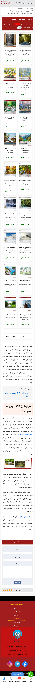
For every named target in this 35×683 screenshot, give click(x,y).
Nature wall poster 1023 (10, 252)
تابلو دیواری (16, 615)
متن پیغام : (18, 564)
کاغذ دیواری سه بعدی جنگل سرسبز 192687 (25, 51)
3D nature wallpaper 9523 (25, 218)
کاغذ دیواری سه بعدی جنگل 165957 (10, 51)
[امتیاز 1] (3, 590)
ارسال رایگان (10, 87)
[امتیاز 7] (9, 590)
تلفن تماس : (17, 557)
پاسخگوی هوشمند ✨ (17, 674)
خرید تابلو (16, 609)
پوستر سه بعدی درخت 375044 (10, 84)
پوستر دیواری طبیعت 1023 (10, 247)
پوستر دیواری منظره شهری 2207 (25, 314)
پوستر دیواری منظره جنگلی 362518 (25, 181)
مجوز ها (16, 626)
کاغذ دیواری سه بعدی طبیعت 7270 (10, 281)
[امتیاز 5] (7, 590)
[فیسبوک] (25, 664)
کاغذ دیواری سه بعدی (25, 434)
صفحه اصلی (29, 8)
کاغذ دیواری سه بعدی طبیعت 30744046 (10, 117)
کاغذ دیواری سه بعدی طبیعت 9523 (25, 214)
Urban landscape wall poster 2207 (25, 318)
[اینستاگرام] (10, 664)
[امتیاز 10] (12, 590)
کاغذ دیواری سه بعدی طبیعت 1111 (10, 181)
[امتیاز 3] (5, 590)
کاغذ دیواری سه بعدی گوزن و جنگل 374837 (25, 84)
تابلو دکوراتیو (16, 612)
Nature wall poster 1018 (10, 218)
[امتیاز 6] (8, 590)
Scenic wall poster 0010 (10, 318)
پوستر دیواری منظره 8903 (25, 280)
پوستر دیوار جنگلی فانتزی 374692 (25, 117)
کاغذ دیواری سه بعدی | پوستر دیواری (22, 11)
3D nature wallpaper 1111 (10, 185)
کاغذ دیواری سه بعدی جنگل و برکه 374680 (10, 149)
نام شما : (18, 550)
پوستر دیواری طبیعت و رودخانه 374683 (25, 149)
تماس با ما (16, 622)
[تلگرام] (17, 664)
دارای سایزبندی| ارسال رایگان (25, 54)
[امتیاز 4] (6, 590)
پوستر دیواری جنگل (12, 13)
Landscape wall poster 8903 (25, 285)
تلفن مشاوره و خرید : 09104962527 (24, 3)
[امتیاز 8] (10, 590)
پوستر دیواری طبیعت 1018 (10, 214)
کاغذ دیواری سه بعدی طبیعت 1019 (25, 248)
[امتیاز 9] (11, 590)
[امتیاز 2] (4, 590)
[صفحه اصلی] (6, 3)
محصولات (20, 8)
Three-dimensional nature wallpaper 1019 (25, 252)
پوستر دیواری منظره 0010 (10, 314)
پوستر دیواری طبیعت (27, 13)
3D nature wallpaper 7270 (10, 285)
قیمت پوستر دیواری (25, 517)
